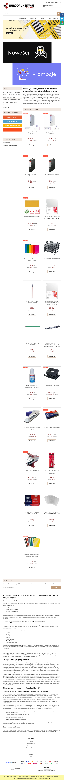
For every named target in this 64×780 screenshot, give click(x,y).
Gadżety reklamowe (9, 97)
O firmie (31, 741)
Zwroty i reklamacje (31, 748)
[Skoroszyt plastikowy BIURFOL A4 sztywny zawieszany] (32, 545)
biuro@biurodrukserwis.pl (48, 770)
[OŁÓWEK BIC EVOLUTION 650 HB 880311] (32, 333)
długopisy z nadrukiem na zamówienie (15, 630)
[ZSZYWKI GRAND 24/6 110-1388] (52, 418)
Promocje (6, 107)
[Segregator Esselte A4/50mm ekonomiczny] (52, 164)
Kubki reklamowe (12, 121)
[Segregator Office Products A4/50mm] (32, 122)
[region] (32, 29)
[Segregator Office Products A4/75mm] (52, 122)
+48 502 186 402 (47, 769)
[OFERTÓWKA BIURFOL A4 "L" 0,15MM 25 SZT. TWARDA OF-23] (52, 502)
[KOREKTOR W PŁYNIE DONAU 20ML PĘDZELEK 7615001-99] (32, 376)
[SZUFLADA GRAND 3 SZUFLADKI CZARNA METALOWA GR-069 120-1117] (52, 249)
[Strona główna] (19, 6)
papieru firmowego (54, 97)
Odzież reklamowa (12, 117)
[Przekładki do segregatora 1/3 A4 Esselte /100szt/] (32, 206)
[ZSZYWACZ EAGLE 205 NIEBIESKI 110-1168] (32, 418)
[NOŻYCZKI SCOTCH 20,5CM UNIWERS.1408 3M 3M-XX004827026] (52, 460)
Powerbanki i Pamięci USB (12, 125)
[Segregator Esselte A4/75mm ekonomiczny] (32, 164)
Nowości (5, 105)
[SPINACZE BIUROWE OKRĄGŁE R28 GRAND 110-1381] (32, 502)
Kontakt (31, 750)
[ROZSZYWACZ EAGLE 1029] (32, 460)
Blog (31, 756)
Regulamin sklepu (31, 743)
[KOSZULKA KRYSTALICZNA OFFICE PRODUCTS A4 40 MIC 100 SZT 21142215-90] (52, 291)
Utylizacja (31, 754)
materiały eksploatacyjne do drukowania (49, 670)
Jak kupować (31, 752)
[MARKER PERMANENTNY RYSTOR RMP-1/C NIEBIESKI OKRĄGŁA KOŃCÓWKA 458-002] (52, 333)
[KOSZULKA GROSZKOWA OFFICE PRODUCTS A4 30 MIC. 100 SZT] (52, 206)
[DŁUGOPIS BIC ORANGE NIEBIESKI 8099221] (32, 291)
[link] (32, 29)
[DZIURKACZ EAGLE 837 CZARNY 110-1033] (52, 376)
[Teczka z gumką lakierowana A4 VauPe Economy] (32, 249)
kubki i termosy (10, 639)
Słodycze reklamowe (12, 130)
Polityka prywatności (31, 745)
